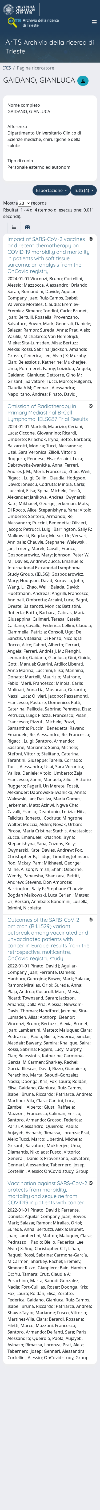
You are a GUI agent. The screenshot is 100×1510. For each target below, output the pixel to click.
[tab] (14, 227)
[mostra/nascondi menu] (94, 22)
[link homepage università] (33, 22)
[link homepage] (21, 9)
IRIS (7, 68)
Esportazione (50, 190)
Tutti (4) (82, 190)
